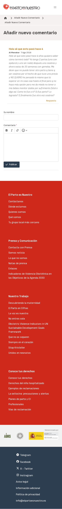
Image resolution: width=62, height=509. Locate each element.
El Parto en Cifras (18, 308)
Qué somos (14, 217)
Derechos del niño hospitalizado (26, 383)
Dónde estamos (17, 206)
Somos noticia (16, 252)
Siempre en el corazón (20, 342)
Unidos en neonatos (19, 352)
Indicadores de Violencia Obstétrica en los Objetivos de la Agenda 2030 (30, 275)
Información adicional (28, 488)
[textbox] (31, 147)
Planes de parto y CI (19, 399)
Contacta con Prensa (20, 247)
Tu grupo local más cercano (23, 222)
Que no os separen (18, 337)
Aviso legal (22, 481)
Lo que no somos (17, 258)
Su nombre (9, 112)
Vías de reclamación (19, 409)
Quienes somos (17, 211)
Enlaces (12, 268)
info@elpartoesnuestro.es (31, 500)
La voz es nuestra (18, 313)
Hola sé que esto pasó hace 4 (26, 49)
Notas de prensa (17, 263)
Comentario (10, 125)
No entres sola (16, 318)
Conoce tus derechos (20, 378)
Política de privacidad (28, 494)
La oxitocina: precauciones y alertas (28, 393)
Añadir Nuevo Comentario (27, 17)
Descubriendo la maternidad (24, 303)
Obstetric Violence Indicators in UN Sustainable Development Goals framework (28, 327)
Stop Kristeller (16, 347)
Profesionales (16, 404)
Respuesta (51, 100)
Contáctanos (15, 201)
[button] (55, 7)
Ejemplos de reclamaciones (23, 388)
